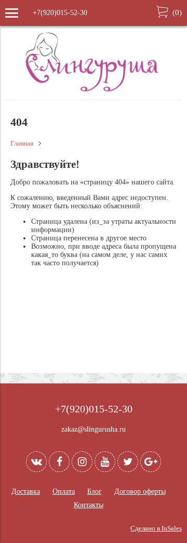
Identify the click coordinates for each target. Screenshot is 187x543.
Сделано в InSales (156, 528)
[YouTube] (105, 461)
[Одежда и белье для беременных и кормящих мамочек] (93, 90)
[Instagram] (82, 461)
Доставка (25, 491)
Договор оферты (140, 491)
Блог (94, 491)
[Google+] (150, 461)
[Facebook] (59, 461)
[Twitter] (127, 461)
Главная (21, 143)
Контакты (88, 505)
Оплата (63, 491)
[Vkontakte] (36, 461)
